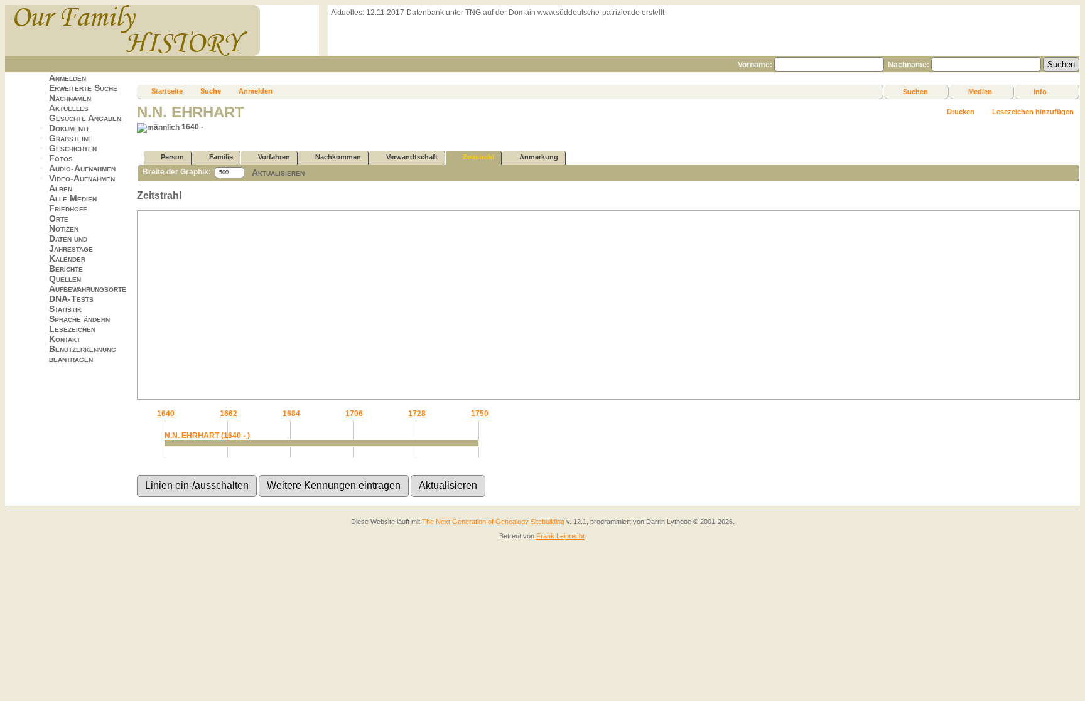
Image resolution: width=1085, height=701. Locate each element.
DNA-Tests (71, 299)
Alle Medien (73, 198)
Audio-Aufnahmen (82, 168)
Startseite (167, 91)
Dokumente (70, 128)
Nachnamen (70, 98)
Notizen (63, 228)
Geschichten (73, 148)
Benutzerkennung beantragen (82, 354)
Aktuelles (69, 108)
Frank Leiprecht (560, 536)
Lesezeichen (72, 329)
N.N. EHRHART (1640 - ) (207, 435)
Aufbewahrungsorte (87, 289)
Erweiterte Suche (83, 88)
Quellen (65, 279)
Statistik (65, 309)
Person (172, 157)
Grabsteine (70, 138)
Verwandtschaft (412, 157)
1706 (354, 413)
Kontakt (64, 339)
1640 (166, 413)
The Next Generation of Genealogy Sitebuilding (493, 521)
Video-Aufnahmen (82, 178)
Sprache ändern (79, 319)
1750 (480, 413)
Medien (980, 91)
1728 (417, 413)
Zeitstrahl (478, 157)
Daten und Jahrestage (71, 243)
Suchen (915, 91)
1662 (228, 413)
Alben (60, 188)
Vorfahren (274, 157)
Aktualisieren (278, 173)
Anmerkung (538, 157)
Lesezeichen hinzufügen (1033, 111)
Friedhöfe (68, 208)
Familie (221, 157)
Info (1040, 91)
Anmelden (67, 78)
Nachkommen (338, 157)
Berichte (66, 269)
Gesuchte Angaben (85, 118)
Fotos (61, 158)
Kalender (67, 259)
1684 (291, 413)
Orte (58, 218)
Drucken (960, 111)
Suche (210, 91)
